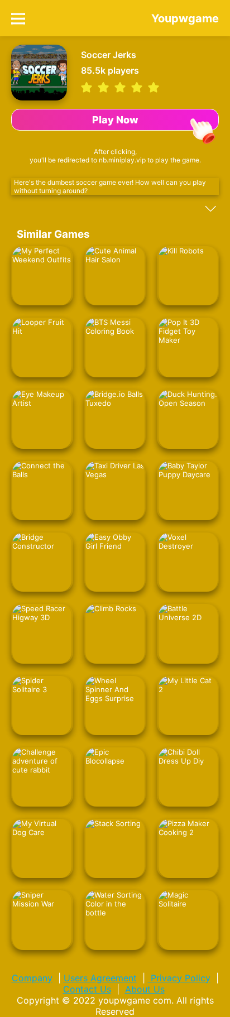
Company (32, 978)
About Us (145, 989)
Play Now (115, 120)
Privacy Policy (179, 978)
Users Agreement (100, 978)
